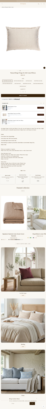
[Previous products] (41, 103)
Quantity (23, 89)
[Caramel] (14, 239)
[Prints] (23, 372)
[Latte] (12, 239)
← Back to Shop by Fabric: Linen (7, 7)
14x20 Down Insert (29, 80)
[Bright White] (7, 239)
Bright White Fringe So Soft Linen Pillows (15, 120)
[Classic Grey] (19, 239)
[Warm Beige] (3, 239)
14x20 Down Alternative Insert (18, 80)
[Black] (16, 239)
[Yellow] (27, 237)
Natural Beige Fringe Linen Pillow (14, 113)
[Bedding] (23, 320)
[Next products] (43, 103)
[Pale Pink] (34, 237)
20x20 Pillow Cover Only (38, 80)
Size (23, 78)
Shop (23, 346)
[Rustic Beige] (8, 239)
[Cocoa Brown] (15, 239)
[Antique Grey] (18, 239)
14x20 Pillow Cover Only (7, 80)
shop (23, 295)
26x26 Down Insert (23, 86)
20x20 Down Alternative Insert (7, 83)
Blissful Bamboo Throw (12, 106)
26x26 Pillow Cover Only (27, 83)
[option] (23, 1)
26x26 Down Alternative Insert (38, 83)
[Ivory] (5, 239)
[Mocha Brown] (11, 239)
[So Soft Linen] (23, 269)
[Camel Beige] (1, 239)
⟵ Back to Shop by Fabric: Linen (23, 243)
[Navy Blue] (33, 237)
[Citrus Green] (30, 237)
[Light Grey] (22, 239)
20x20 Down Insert (17, 83)
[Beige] (36, 237)
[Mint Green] (29, 237)
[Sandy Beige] (4, 239)
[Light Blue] (32, 237)
